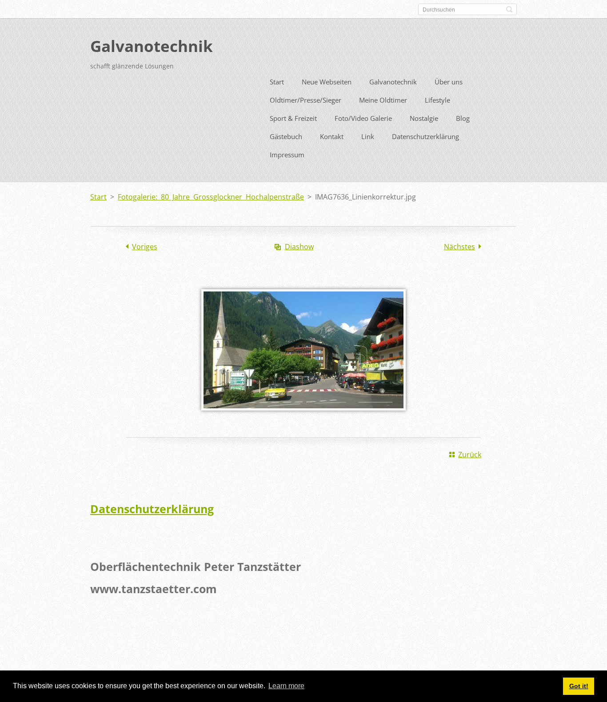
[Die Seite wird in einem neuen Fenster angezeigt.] (303, 417)
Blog (463, 118)
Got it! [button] (578, 686)
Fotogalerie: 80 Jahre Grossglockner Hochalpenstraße (211, 197)
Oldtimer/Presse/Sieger (305, 100)
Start (277, 81)
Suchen (509, 9)
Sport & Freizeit (293, 118)
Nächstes (459, 246)
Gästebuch (286, 136)
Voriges (144, 246)
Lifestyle (437, 100)
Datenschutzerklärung (425, 136)
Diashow (299, 246)
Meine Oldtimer (383, 100)
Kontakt (331, 136)
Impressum (287, 154)
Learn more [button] (286, 686)
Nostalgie (424, 118)
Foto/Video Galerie (363, 118)
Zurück (469, 454)
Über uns (449, 81)
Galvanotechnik (393, 81)
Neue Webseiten (326, 81)
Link (367, 136)
